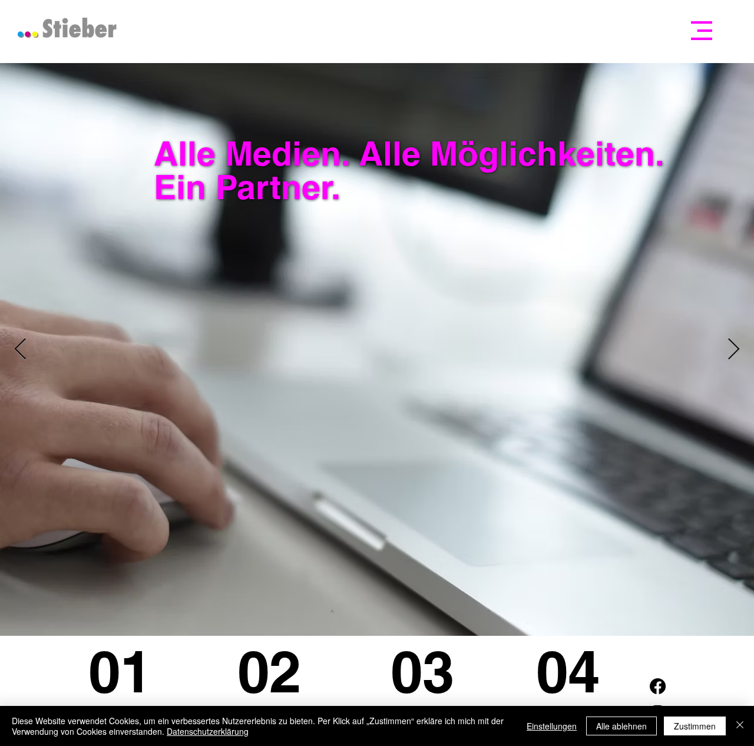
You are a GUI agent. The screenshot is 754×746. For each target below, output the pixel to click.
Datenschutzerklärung (208, 731)
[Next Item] (733, 349)
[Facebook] (658, 686)
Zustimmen (695, 726)
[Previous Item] (20, 349)
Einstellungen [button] (552, 726)
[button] (701, 30)
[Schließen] (740, 726)
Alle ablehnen (621, 726)
